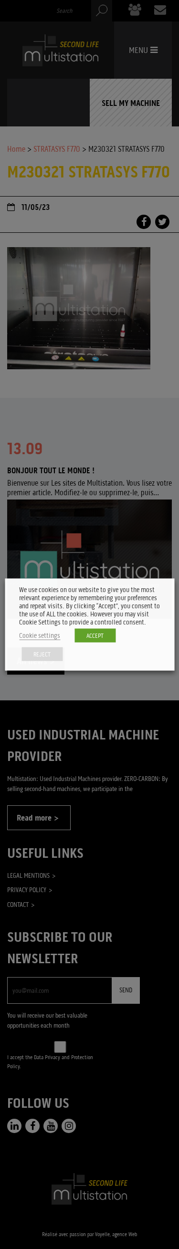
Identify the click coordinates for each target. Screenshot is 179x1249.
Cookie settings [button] (39, 636)
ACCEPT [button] (95, 635)
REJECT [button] (42, 654)
